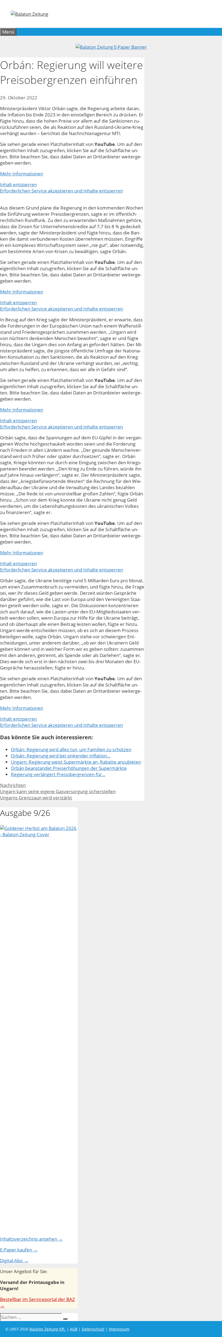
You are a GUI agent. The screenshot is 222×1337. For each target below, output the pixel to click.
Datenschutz (93, 1329)
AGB (73, 1329)
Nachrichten (13, 785)
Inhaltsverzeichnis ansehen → (31, 1239)
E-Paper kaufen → (19, 1250)
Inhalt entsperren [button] (18, 184)
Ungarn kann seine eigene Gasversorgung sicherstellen (58, 791)
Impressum (119, 1329)
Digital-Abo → (14, 1260)
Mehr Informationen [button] (21, 174)
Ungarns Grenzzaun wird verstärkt (36, 798)
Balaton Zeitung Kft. (48, 1329)
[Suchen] (65, 1319)
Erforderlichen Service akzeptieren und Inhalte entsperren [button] (61, 191)
